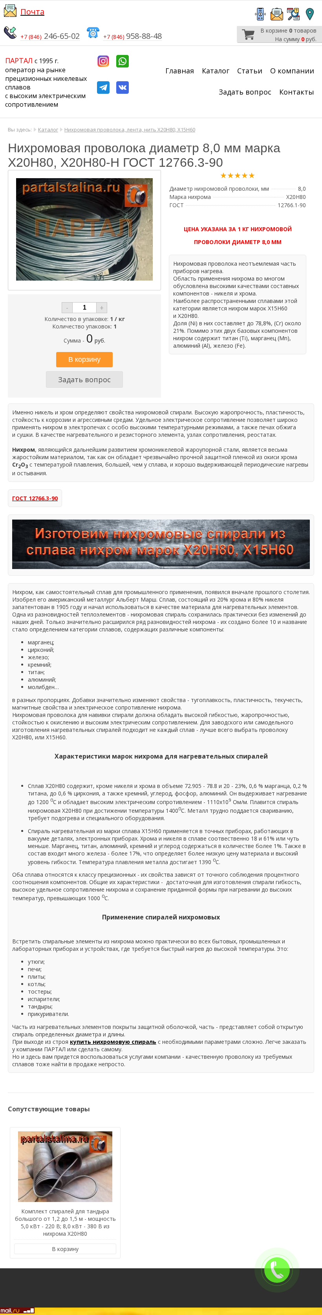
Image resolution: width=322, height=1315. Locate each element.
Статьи (249, 70)
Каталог (215, 70)
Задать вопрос (245, 92)
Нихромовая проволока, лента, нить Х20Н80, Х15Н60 (129, 129)
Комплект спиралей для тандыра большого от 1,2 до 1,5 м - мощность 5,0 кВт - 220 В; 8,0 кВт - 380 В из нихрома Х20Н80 (65, 1222)
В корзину (65, 1249)
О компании (292, 70)
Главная (179, 70)
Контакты (296, 92)
